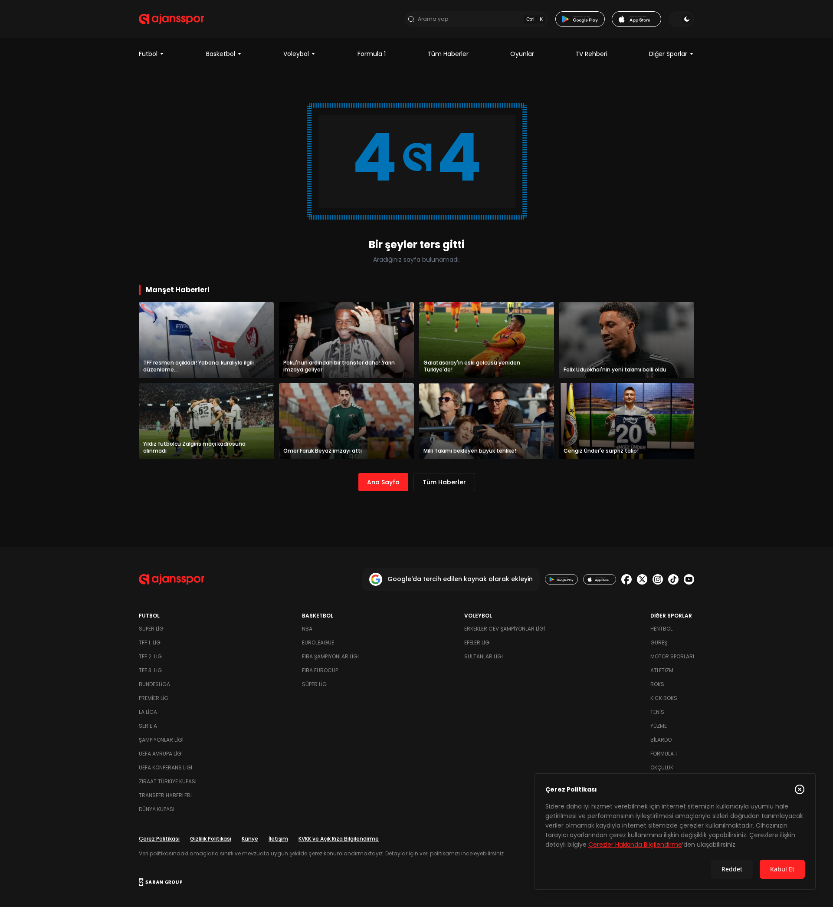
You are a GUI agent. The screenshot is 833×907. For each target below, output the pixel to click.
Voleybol (296, 53)
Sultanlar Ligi (483, 656)
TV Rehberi (591, 53)
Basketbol (220, 53)
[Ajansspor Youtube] (689, 579)
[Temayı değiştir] (681, 19)
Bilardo (661, 739)
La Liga (148, 712)
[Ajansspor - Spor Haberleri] (171, 19)
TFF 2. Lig (150, 656)
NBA (307, 628)
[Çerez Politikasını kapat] (799, 789)
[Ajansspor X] (642, 579)
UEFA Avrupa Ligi (161, 753)
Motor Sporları (672, 656)
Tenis (657, 712)
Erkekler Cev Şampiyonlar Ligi (504, 628)
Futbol (148, 53)
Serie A (148, 726)
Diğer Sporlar (668, 53)
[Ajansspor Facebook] (626, 579)
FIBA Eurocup (320, 670)
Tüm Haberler (448, 53)
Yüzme (658, 726)
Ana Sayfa (383, 482)
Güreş (658, 642)
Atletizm (661, 670)
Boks (657, 684)
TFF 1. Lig (150, 642)
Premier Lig (153, 698)
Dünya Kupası (156, 809)
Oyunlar (522, 53)
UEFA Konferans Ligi (165, 767)
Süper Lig (151, 628)
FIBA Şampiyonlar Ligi (330, 656)
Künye (250, 838)
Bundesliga (154, 684)
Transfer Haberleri (165, 795)
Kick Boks (663, 698)
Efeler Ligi (477, 642)
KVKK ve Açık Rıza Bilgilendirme (338, 838)
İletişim (278, 838)
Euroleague (318, 642)
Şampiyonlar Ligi (161, 739)
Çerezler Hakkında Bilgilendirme (635, 844)
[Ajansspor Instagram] (658, 579)
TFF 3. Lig (150, 670)
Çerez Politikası (159, 838)
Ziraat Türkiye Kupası (168, 781)
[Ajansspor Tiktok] (673, 579)
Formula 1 (371, 53)
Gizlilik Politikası (210, 838)
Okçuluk (661, 767)
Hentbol (661, 628)
